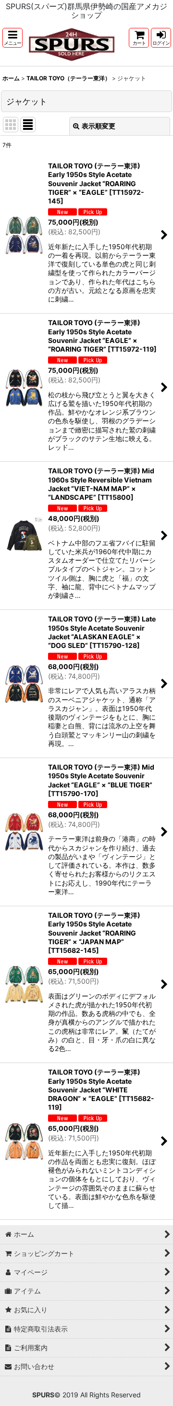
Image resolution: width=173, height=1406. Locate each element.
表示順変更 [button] (98, 126)
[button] (12, 38)
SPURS (43, 1395)
